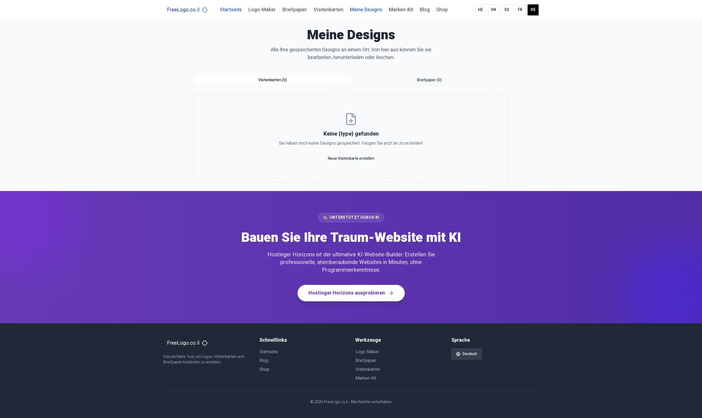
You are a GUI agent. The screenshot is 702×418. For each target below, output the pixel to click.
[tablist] (351, 80)
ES (507, 10)
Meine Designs (366, 9)
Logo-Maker (262, 9)
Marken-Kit (401, 9)
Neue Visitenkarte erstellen (351, 158)
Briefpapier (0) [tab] (429, 80)
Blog (425, 9)
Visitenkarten (328, 9)
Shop (442, 9)
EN (493, 10)
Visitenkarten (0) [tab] (272, 80)
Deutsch (470, 354)
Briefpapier (294, 9)
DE (533, 10)
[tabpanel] (351, 138)
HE (480, 10)
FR (520, 10)
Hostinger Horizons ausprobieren (346, 293)
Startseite (231, 9)
